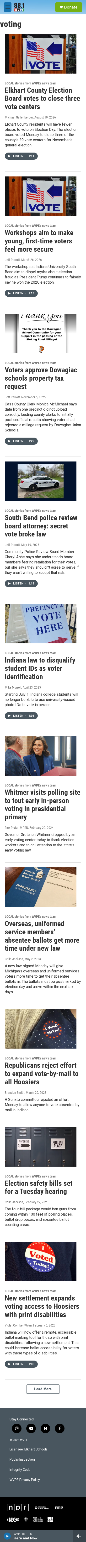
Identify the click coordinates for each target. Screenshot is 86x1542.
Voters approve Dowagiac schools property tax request (41, 378)
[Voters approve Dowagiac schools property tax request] (40, 333)
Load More (43, 1389)
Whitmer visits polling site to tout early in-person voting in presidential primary (42, 804)
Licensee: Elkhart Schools (29, 1449)
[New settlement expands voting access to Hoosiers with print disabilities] (40, 1261)
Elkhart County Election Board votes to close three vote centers (42, 98)
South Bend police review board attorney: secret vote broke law (41, 526)
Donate (70, 7)
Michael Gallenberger (19, 117)
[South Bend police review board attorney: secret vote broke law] (40, 481)
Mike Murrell (13, 687)
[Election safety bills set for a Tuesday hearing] (40, 1147)
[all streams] (79, 1536)
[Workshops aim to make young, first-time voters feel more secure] (40, 196)
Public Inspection (22, 1459)
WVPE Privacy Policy (25, 1480)
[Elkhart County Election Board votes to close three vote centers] (40, 53)
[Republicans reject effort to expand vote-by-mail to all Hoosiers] (40, 1029)
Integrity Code (20, 1470)
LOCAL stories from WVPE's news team (30, 83)
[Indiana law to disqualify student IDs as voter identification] (40, 623)
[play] (7, 1536)
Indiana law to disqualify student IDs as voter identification (40, 668)
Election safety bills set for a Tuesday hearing (38, 1187)
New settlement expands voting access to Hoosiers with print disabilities (42, 1306)
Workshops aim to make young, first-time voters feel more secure (39, 240)
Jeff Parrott (12, 260)
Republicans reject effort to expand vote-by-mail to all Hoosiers (42, 1073)
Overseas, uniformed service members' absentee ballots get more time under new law (42, 935)
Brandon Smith (14, 1092)
